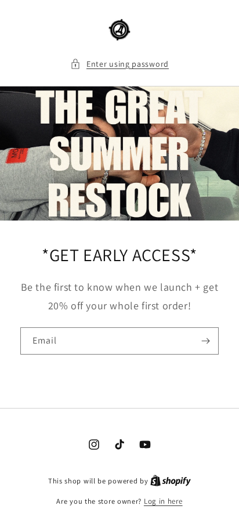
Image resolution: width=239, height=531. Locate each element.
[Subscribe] (205, 341)
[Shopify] (170, 481)
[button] (119, 64)
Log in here (163, 501)
